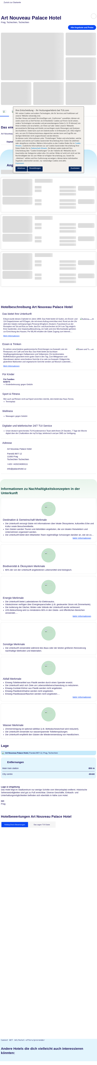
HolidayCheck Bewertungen (14, 825)
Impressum (19, 163)
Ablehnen (21, 168)
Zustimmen (75, 168)
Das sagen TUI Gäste (42, 825)
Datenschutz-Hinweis (39, 148)
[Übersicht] (4, 112)
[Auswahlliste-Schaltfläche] (93, 16)
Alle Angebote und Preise (82, 28)
